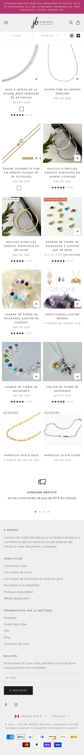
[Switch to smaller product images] (78, 36)
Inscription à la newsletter (21, 585)
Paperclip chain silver (62, 455)
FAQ (6, 631)
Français (58, 716)
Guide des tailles (15, 624)
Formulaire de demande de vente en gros (33, 579)
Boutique (10, 618)
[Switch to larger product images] (71, 36)
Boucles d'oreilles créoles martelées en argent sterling (62, 173)
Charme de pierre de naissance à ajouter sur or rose (62, 246)
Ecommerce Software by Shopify (54, 728)
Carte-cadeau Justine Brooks (62, 316)
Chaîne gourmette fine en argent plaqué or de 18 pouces (21, 173)
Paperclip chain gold (21, 455)
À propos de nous (16, 644)
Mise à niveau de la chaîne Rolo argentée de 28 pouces (21, 93)
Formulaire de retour (18, 572)
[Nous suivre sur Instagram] (16, 705)
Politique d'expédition (18, 592)
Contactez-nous (15, 566)
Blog (7, 637)
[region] (42, 491)
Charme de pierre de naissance (21, 389)
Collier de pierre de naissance (62, 389)
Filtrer (16, 35)
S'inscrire (18, 690)
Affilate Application (17, 598)
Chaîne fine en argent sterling (62, 91)
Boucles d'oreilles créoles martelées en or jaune (21, 246)
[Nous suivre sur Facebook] (6, 705)
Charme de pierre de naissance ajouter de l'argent (21, 318)
